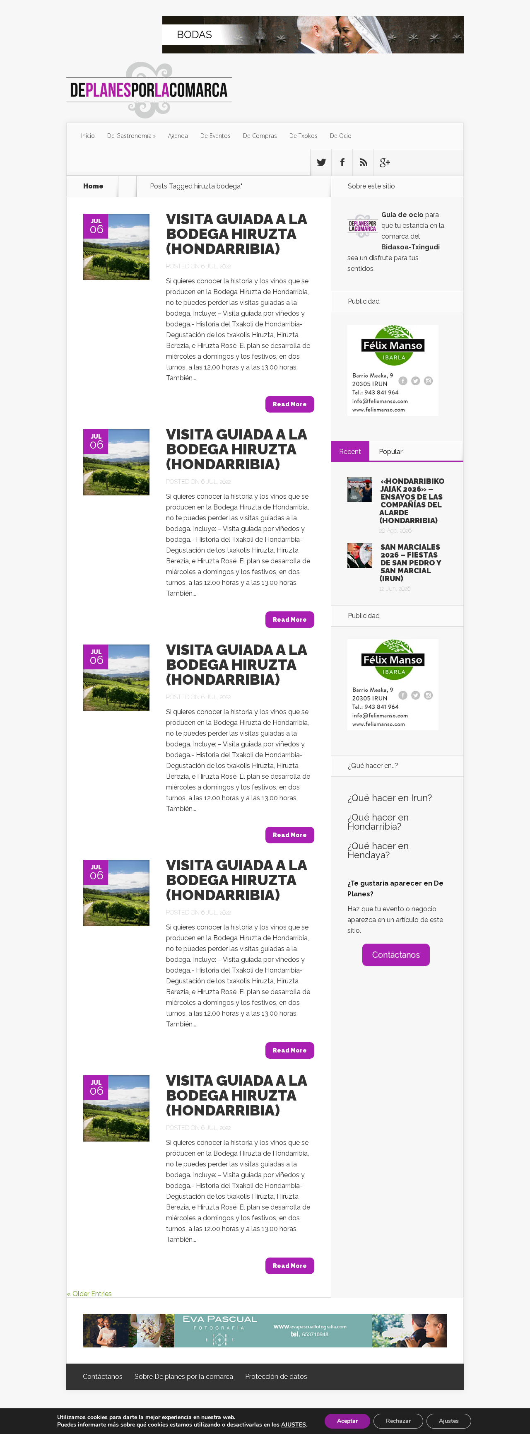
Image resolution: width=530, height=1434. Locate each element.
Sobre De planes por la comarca (184, 1377)
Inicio (88, 136)
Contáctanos (396, 955)
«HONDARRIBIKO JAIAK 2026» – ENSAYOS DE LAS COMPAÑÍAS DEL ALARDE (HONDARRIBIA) (412, 501)
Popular (390, 452)
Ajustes (449, 1421)
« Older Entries (89, 1294)
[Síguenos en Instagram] (363, 162)
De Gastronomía (129, 136)
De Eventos (215, 136)
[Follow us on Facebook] (342, 162)
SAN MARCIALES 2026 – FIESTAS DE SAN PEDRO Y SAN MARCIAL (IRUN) (410, 563)
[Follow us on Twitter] (321, 162)
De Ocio (341, 136)
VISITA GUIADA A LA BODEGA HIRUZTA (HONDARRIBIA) (236, 233)
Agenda (178, 136)
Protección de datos (276, 1377)
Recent (350, 452)
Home (93, 186)
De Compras (260, 136)
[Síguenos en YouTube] (384, 162)
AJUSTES (293, 1425)
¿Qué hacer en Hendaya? (378, 850)
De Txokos (303, 136)
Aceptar (347, 1421)
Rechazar (398, 1421)
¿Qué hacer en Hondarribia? (378, 822)
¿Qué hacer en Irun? (389, 797)
